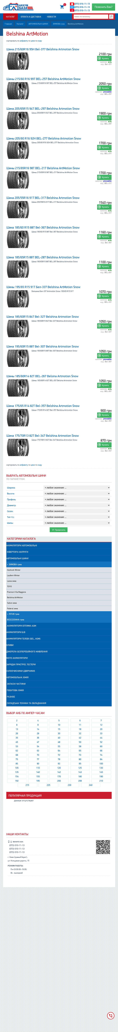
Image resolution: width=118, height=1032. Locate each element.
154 (17, 776)
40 (59, 737)
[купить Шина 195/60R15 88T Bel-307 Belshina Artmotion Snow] (18, 358)
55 (59, 746)
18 (80, 729)
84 (101, 759)
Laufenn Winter (13, 575)
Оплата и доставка (31, 16)
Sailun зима (12, 603)
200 (59, 780)
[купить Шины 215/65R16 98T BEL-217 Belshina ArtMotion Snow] (18, 180)
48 (59, 742)
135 (17, 772)
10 (59, 724)
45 (17, 742)
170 (59, 776)
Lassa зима (11, 581)
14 (38, 729)
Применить (59, 530)
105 (17, 767)
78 (59, 759)
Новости (51, 16)
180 (80, 776)
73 (80, 755)
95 (80, 763)
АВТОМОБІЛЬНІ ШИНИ (38, 24)
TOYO (9, 586)
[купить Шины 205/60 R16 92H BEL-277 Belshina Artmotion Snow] (18, 150)
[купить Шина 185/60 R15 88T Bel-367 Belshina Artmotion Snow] (18, 239)
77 (38, 759)
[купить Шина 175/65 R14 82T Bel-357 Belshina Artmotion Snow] (18, 417)
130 (101, 767)
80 (80, 759)
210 (101, 780)
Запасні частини (15, 683)
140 (38, 772)
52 (101, 742)
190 (101, 776)
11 (80, 724)
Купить (105, 58)
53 (17, 746)
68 (17, 755)
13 (17, 729)
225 (48, 785)
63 (38, 750)
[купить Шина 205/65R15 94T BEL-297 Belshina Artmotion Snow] (18, 120)
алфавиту (24, 41)
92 (59, 763)
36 (38, 737)
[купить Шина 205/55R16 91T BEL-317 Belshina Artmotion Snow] (18, 209)
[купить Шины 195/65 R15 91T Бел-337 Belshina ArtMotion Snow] (18, 298)
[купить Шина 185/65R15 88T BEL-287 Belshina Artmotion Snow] (18, 269)
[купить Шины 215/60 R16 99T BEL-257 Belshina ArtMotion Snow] (18, 90)
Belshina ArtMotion (15, 597)
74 (101, 755)
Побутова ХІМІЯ (15, 690)
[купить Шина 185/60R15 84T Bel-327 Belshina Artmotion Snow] (18, 328)
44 (101, 737)
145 (101, 772)
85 (17, 763)
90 (38, 763)
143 (80, 772)
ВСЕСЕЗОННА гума (15, 619)
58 (80, 746)
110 (38, 767)
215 (27, 785)
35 (17, 737)
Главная (8, 24)
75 (17, 759)
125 (80, 767)
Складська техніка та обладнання (26, 703)
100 (101, 763)
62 (17, 750)
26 (17, 733)
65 (80, 750)
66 (101, 750)
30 (59, 733)
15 (59, 729)
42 (80, 737)
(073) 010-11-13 (82, 3)
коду (40, 41)
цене (33, 41)
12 (101, 724)
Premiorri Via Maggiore (16, 592)
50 (80, 742)
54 (38, 746)
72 (59, 755)
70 (38, 755)
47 (38, 742)
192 (17, 780)
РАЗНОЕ (10, 696)
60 (101, 746)
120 (59, 767)
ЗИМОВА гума (59, 24)
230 (69, 785)
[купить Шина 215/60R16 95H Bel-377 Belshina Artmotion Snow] (18, 61)
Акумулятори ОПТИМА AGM (21, 625)
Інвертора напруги (17, 552)
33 (101, 733)
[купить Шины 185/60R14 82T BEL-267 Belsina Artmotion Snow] (18, 388)
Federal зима (12, 608)
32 (80, 733)
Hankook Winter (13, 570)
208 (80, 780)
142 (59, 772)
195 (38, 780)
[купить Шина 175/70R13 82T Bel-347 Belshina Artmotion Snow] (18, 447)
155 (38, 776)
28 (38, 733)
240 (90, 785)
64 (59, 750)
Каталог (10, 16)
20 (101, 729)
